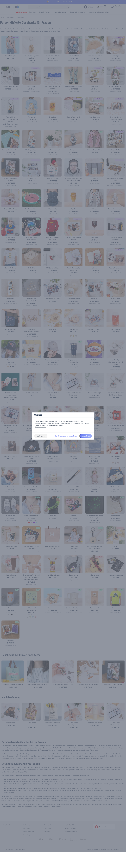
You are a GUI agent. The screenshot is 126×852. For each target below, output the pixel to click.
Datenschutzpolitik (40, 427)
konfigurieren (40, 436)
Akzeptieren (86, 436)
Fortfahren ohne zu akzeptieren (66, 436)
